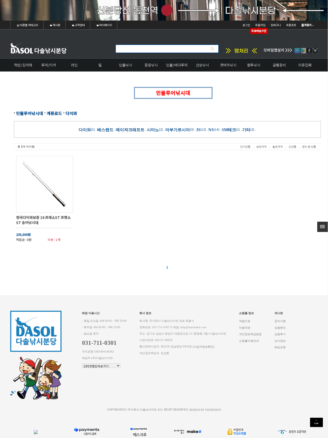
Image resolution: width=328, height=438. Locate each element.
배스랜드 (105, 129)
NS (211, 129)
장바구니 (276, 25)
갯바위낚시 (228, 64)
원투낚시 (253, 64)
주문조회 (291, 25)
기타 (246, 129)
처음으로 (244, 321)
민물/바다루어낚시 (177, 66)
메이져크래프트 (130, 129)
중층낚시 (151, 64)
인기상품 (245, 146)
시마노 (153, 129)
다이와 (71, 113)
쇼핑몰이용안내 (249, 340)
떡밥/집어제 (23, 64)
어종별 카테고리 (28, 25)
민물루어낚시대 (29, 113)
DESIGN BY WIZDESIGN (205, 409)
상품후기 (280, 334)
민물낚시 (125, 64)
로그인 (246, 25)
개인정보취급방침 (250, 334)
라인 (74, 64)
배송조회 (280, 347)
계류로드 (54, 113)
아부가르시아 (177, 129)
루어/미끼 (48, 64)
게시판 (56, 25)
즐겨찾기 (306, 25)
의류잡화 (305, 64)
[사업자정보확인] (203, 346)
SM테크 (229, 129)
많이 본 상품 (309, 146)
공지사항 (280, 321)
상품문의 (280, 327)
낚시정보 (280, 340)
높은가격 (277, 146)
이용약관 (244, 327)
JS (198, 129)
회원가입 (260, 25)
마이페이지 (105, 25)
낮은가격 (261, 146)
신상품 (292, 146)
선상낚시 (202, 64)
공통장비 (279, 64)
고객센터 (79, 25)
